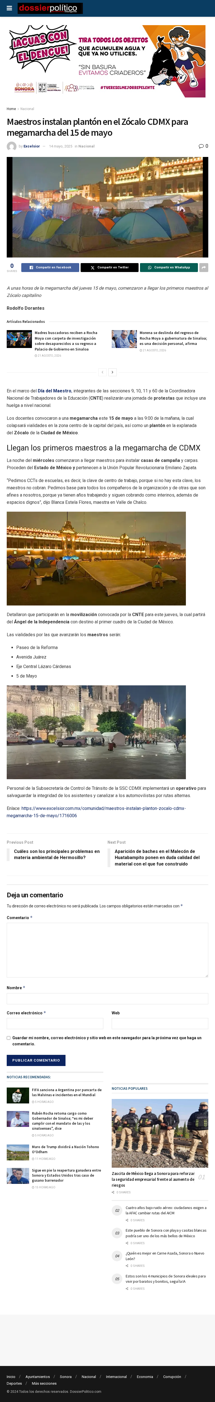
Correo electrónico (26, 1012)
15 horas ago (44, 1187)
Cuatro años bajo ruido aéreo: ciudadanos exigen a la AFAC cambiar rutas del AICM (166, 1210)
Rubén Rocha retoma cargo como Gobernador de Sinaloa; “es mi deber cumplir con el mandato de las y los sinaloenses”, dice (62, 1121)
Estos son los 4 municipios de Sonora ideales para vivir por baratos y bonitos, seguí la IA (165, 1279)
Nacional (27, 109)
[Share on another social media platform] (203, 267)
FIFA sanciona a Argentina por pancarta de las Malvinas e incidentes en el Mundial (67, 1092)
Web (116, 1013)
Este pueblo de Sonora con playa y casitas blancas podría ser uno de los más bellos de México (166, 1233)
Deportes (14, 1383)
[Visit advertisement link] (107, 65)
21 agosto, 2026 (49, 355)
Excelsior (32, 146)
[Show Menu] (9, 8)
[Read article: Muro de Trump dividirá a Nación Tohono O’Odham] (18, 1152)
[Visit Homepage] (50, 8)
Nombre (16, 987)
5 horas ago (44, 1101)
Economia (145, 1377)
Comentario (20, 917)
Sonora (66, 1377)
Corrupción (172, 1377)
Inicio (11, 1377)
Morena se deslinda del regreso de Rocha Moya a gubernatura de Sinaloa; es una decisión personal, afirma (173, 338)
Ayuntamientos (37, 1377)
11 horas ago (44, 1158)
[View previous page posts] (102, 372)
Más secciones (44, 1383)
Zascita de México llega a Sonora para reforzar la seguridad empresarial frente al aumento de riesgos (153, 1179)
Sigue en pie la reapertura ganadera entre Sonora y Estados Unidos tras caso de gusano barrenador (66, 1175)
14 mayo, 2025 (60, 146)
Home (11, 109)
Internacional (116, 1377)
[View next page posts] (112, 372)
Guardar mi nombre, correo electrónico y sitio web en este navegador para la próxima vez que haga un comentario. (107, 1041)
